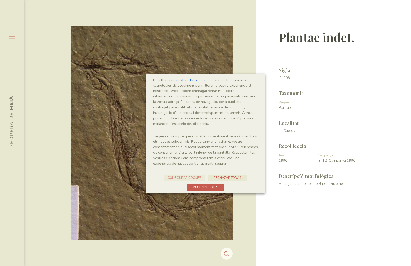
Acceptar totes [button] (205, 187)
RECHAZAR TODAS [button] (227, 178)
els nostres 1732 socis (189, 80)
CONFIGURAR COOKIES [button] (184, 178)
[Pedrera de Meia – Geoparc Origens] (11, 121)
